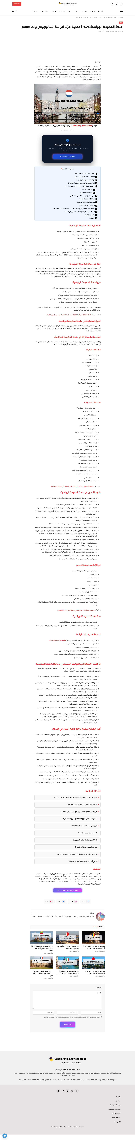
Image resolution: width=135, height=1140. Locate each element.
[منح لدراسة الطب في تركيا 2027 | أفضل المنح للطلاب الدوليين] (93, 962)
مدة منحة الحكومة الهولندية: (86, 202)
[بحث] (13, 12)
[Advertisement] (67, 46)
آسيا (70, 11)
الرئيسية (100, 11)
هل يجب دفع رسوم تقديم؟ (87, 833)
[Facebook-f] (77, 1091)
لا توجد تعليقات (108, 31)
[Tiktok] (67, 1091)
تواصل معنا (117, 1122)
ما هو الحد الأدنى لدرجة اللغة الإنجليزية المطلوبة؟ (79, 819)
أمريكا (78, 11)
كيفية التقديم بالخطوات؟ (88, 205)
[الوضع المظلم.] (16, 11)
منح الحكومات (46, 11)
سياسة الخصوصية (115, 1105)
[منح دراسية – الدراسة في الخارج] (67, 4)
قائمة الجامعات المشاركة (57, 640)
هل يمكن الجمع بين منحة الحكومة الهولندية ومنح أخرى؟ (77, 854)
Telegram (17, 4)
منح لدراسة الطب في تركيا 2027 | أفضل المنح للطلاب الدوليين (94, 973)
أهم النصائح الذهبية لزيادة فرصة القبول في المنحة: (80, 212)
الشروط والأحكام (116, 1113)
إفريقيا (63, 11)
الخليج (93, 11)
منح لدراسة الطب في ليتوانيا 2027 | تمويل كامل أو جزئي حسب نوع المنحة (42, 948)
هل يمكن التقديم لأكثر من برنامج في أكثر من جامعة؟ (79, 811)
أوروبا (85, 11)
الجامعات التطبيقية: (87, 193)
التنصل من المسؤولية (114, 1109)
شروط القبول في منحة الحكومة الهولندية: (83, 196)
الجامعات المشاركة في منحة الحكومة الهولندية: (81, 186)
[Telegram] (5, 1136)
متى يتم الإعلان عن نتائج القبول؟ (86, 847)
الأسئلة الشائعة (116, 1118)
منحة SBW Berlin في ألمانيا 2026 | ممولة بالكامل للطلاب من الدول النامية (70, 315)
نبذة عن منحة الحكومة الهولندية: (85, 177)
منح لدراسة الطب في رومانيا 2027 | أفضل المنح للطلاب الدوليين (94, 947)
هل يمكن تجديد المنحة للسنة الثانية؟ (84, 826)
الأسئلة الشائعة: (91, 215)
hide (62, 169)
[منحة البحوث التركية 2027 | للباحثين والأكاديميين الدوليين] (67, 937)
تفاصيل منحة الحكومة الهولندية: (86, 173)
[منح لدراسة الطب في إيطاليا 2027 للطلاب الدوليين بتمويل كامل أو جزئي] (67, 962)
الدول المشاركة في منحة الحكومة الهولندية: (82, 183)
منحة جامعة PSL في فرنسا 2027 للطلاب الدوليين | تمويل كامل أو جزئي (42, 974)
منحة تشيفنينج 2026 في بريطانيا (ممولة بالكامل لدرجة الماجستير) (72, 486)
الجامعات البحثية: (88, 189)
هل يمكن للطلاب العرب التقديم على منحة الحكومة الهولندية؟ (75, 797)
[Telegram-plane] (63, 1091)
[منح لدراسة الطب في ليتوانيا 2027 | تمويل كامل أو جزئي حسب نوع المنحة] (41, 937)
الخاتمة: (93, 218)
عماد (92, 913)
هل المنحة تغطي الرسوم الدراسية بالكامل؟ (82, 804)
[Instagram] (72, 1091)
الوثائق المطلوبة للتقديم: (88, 199)
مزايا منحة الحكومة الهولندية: (87, 180)
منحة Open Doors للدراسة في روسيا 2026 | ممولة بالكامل (75, 610)
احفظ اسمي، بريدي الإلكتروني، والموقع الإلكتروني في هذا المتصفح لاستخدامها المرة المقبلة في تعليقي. (72, 1017)
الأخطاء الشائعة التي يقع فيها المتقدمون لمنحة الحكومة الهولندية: (75, 209)
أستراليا (54, 11)
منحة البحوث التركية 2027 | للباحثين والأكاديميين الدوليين (68, 947)
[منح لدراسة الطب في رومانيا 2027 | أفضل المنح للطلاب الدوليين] (93, 937)
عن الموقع (118, 1101)
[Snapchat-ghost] (58, 1091)
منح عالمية (35, 11)
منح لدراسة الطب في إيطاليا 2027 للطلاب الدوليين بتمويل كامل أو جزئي (67, 973)
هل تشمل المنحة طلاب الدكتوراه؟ (85, 840)
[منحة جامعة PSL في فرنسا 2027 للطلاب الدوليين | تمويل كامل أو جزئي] (41, 962)
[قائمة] (121, 12)
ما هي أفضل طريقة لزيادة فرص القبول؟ (83, 861)
